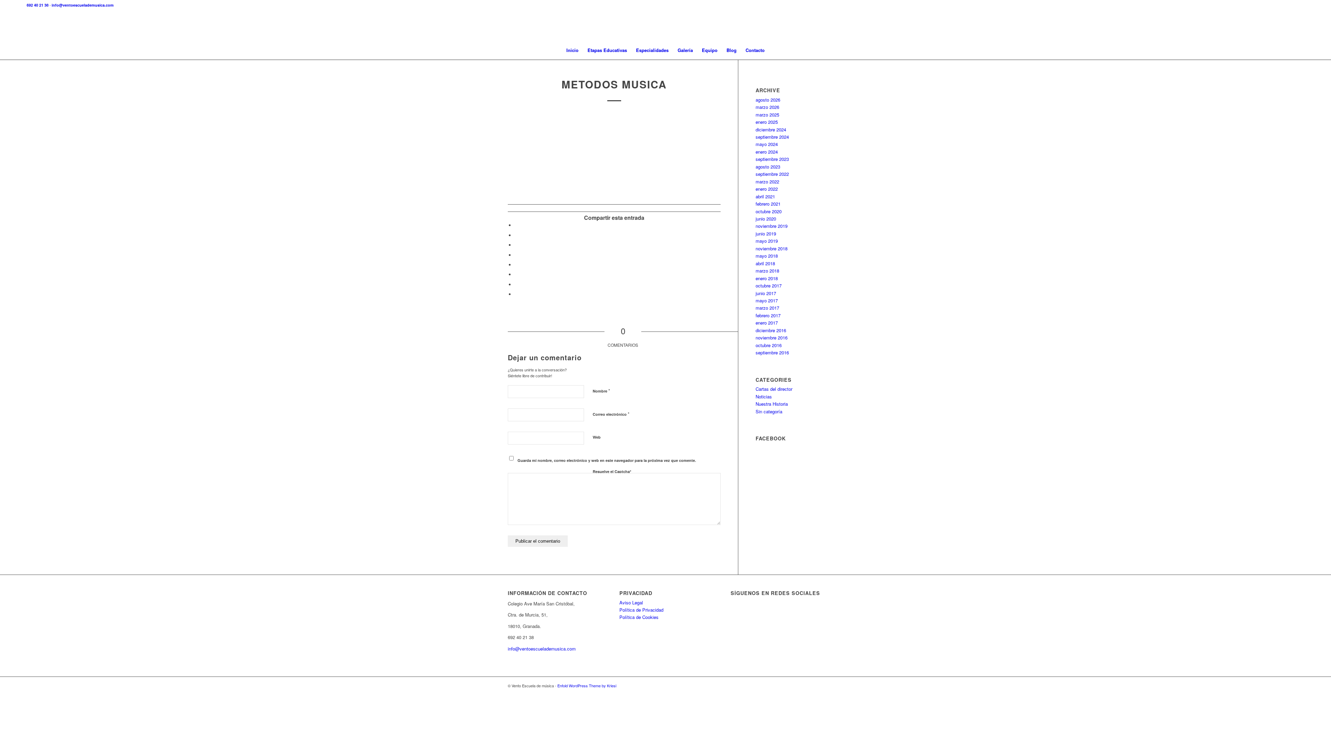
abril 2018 (765, 263)
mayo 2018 (767, 255)
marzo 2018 (767, 270)
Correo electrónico (611, 414)
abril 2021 (765, 196)
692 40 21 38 (38, 5)
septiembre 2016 (772, 352)
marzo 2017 (767, 307)
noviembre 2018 (772, 248)
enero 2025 (767, 122)
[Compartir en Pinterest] (516, 245)
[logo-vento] (665, 26)
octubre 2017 (769, 285)
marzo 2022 (767, 181)
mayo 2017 (767, 300)
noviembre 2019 (772, 226)
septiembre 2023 (772, 159)
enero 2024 (767, 151)
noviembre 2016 (772, 337)
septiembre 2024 (772, 137)
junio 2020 (766, 218)
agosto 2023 (768, 166)
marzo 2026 (767, 107)
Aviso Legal (631, 602)
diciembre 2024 (771, 129)
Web (597, 437)
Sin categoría (769, 411)
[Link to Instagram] (818, 685)
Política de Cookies (639, 617)
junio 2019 (766, 233)
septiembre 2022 (772, 174)
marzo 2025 (767, 114)
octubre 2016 (769, 345)
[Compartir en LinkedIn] (516, 255)
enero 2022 (767, 189)
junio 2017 (766, 293)
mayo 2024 (767, 144)
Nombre (601, 390)
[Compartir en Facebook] (516, 225)
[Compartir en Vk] (516, 274)
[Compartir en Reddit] (516, 284)
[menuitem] (572, 50)
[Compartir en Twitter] (516, 235)
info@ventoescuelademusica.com (83, 5)
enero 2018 (767, 278)
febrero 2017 (768, 315)
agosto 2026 (768, 99)
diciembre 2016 (771, 330)
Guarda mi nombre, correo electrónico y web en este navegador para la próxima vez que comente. (606, 460)
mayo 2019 (767, 241)
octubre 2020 (769, 211)
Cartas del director (774, 389)
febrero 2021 (768, 203)
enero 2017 (767, 322)
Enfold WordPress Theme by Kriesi (586, 685)
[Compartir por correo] (516, 294)
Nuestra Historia (772, 404)
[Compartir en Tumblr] (516, 264)
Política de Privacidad (641, 609)
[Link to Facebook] (807, 685)
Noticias (764, 396)
